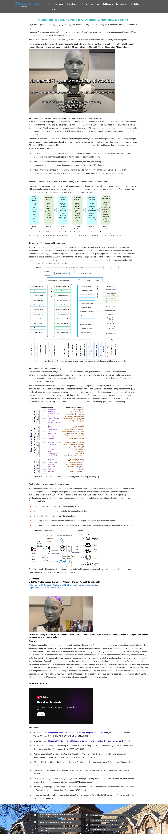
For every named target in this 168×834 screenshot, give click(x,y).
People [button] (84, 4)
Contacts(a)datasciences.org (101, 829)
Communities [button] (121, 4)
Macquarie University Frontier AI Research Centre (56, 822)
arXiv (74, 736)
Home (50, 4)
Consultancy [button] (72, 4)
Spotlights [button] (135, 4)
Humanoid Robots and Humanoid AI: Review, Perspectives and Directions (78, 733)
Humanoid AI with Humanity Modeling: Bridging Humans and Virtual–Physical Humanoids (84, 741)
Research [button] (59, 4)
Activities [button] (95, 4)
